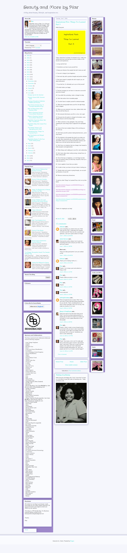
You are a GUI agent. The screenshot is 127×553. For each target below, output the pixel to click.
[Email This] (69, 219)
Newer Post (59, 361)
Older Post (83, 361)
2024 (28, 60)
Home (72, 361)
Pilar (61, 266)
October (30, 86)
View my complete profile (31, 36)
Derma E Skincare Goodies (39, 179)
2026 (28, 55)
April (29, 145)
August (30, 88)
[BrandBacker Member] (33, 330)
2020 (28, 69)
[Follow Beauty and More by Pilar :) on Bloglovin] (36, 307)
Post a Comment (62, 354)
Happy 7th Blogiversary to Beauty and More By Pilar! (41, 190)
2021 (28, 67)
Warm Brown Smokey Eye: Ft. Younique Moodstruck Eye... (36, 105)
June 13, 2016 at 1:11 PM (66, 351)
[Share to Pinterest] (75, 219)
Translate (37, 47)
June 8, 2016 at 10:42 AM (66, 263)
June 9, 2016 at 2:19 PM (66, 308)
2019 (28, 72)
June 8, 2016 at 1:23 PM (66, 279)
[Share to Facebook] (74, 219)
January (30, 153)
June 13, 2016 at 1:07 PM (66, 335)
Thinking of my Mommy (63, 375)
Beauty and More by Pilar (51, 7)
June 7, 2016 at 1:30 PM (66, 246)
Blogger (72, 541)
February (31, 150)
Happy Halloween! (37, 210)
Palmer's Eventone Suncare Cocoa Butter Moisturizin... (36, 113)
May (29, 143)
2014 (28, 158)
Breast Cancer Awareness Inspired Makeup (39, 241)
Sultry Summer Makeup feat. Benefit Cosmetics (40, 169)
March (30, 148)
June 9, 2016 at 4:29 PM (66, 322)
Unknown (62, 226)
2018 (28, 74)
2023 (28, 62)
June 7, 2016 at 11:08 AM (66, 235)
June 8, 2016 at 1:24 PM (66, 287)
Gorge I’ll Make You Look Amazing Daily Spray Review (40, 200)
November (31, 83)
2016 (28, 79)
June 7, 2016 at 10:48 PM (66, 255)
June (29, 93)
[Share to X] (72, 219)
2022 (28, 65)
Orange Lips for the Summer (35, 95)
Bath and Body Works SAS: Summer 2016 (35, 109)
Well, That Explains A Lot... (39, 220)
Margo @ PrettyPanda (65, 311)
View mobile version (71, 365)
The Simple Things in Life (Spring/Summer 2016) (35, 128)
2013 (28, 160)
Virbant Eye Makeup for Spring (40, 262)
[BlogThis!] (70, 219)
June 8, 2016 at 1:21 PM (66, 272)
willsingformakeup (65, 297)
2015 (28, 155)
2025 (28, 58)
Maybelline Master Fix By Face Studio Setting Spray (36, 139)
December (31, 81)
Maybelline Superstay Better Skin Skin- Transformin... (37, 120)
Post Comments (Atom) (75, 370)
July (29, 90)
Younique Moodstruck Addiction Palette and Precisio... (36, 101)
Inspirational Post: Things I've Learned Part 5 (36, 132)
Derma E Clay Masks (37, 230)
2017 (28, 76)
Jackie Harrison (64, 239)
